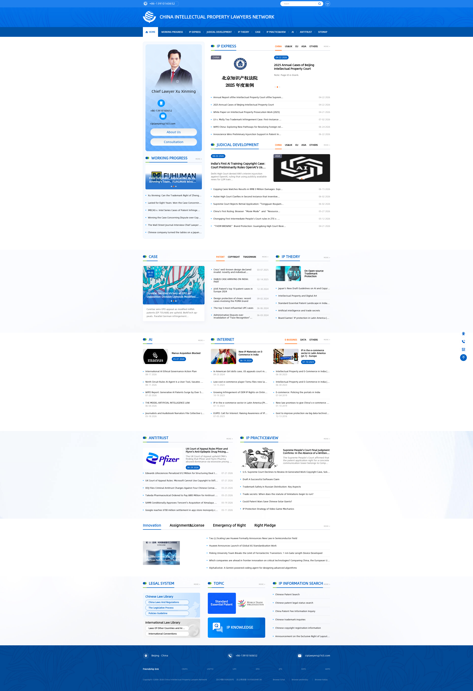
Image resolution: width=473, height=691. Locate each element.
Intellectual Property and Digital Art (297, 295)
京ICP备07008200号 (225, 679)
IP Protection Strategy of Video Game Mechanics (268, 508)
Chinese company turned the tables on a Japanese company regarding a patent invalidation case (175, 232)
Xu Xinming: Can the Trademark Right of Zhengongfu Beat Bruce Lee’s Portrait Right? (175, 195)
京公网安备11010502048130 (249, 679)
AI (293, 31)
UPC (234, 669)
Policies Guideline (158, 613)
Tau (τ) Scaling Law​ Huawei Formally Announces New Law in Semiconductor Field (253, 538)
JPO (280, 669)
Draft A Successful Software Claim (261, 479)
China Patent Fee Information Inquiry (295, 611)
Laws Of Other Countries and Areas (167, 628)
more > (198, 159)
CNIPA (185, 669)
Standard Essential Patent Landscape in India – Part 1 (304, 303)
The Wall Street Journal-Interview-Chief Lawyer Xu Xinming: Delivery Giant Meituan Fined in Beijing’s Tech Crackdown (175, 225)
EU (296, 46)
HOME (152, 31)
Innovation (152, 526)
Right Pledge (265, 526)
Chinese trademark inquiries (290, 619)
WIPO (327, 669)
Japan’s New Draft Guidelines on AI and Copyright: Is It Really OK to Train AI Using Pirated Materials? (304, 288)
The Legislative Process (161, 607)
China (278, 46)
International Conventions (163, 633)
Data (303, 339)
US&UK (288, 46)
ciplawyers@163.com (162, 123)
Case (257, 31)
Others (313, 46)
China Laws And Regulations (164, 602)
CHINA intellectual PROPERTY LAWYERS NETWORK (216, 17)
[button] (171, 186)
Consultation (173, 142)
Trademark (249, 256)
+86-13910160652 (162, 3)
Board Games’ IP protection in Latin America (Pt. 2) (304, 317)
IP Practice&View (276, 31)
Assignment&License (187, 526)
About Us (174, 132)
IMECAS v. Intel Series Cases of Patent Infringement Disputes (175, 210)
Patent (220, 256)
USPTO (210, 669)
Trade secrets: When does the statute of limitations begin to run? (278, 494)
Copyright (234, 256)
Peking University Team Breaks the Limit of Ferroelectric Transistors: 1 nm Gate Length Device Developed (265, 553)
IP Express (195, 31)
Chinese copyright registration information (298, 627)
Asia (303, 46)
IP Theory (243, 31)
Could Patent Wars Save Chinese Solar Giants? (267, 501)
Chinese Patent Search (287, 594)
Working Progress (172, 31)
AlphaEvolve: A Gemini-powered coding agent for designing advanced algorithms (253, 567)
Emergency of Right (229, 526)
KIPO (303, 669)
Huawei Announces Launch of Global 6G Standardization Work (243, 545)
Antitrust (306, 31)
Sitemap (322, 31)
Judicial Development (219, 31)
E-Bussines (291, 339)
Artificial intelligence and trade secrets (299, 310)
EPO (258, 669)
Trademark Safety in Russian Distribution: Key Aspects (272, 486)
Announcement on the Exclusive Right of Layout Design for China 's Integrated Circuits (302, 636)
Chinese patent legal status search (294, 602)
